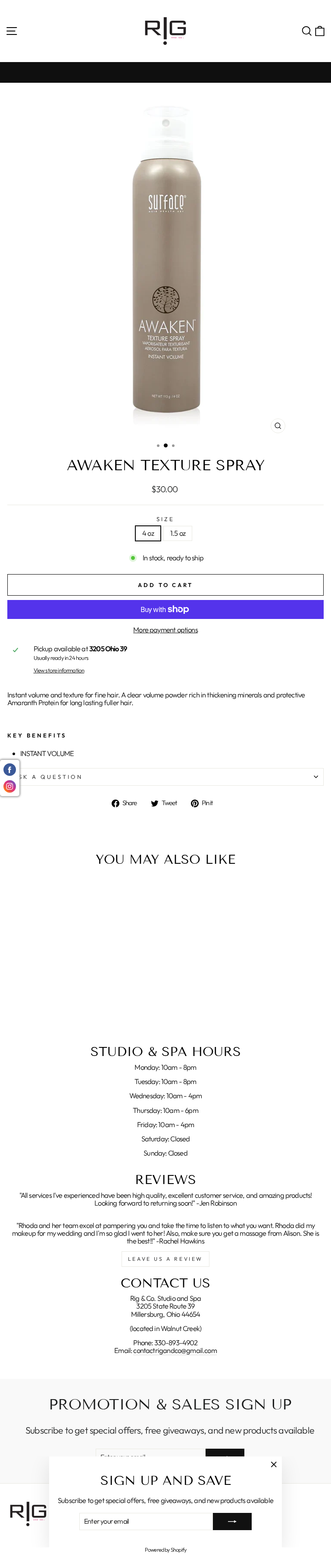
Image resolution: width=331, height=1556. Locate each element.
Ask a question (48, 776)
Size (165, 519)
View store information (59, 670)
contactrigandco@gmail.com (174, 1351)
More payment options (165, 630)
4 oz (148, 532)
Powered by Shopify (165, 1549)
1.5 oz (177, 532)
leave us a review (165, 1259)
